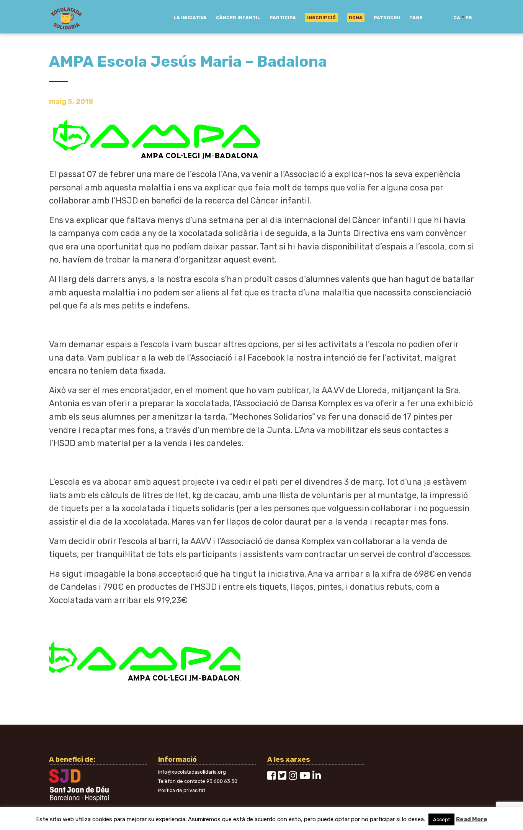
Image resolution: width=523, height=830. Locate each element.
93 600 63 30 (221, 781)
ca (456, 17)
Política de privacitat (181, 790)
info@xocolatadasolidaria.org (192, 772)
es (469, 17)
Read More (471, 819)
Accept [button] (441, 819)
